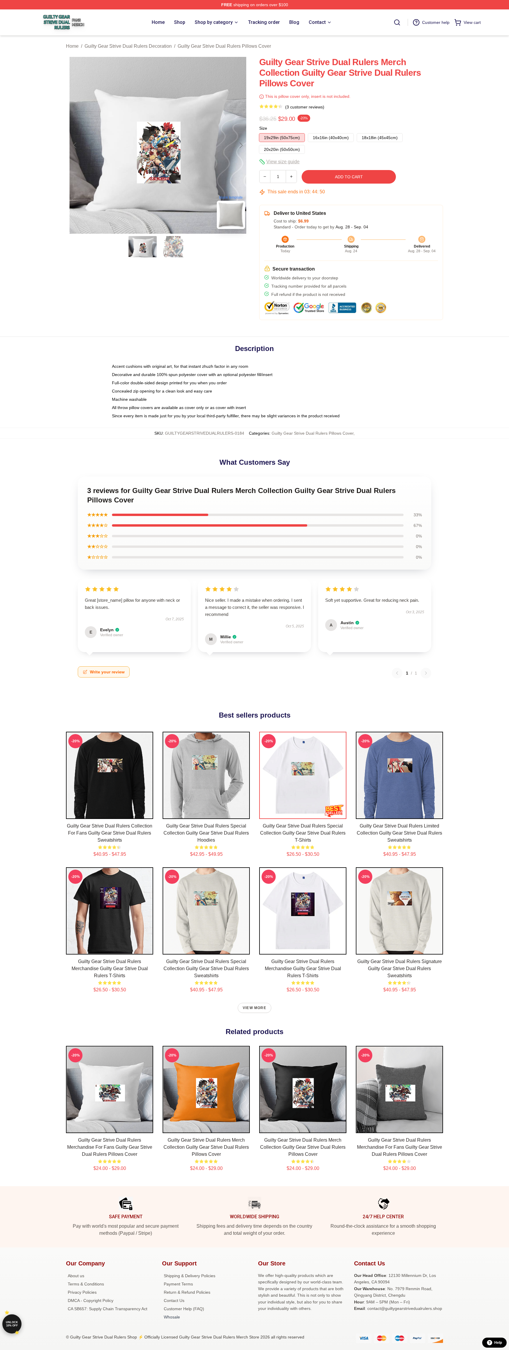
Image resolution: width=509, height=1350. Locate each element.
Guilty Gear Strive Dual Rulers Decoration (128, 46)
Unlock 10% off (12, 1324)
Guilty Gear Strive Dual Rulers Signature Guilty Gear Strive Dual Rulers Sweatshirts (399, 968)
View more (254, 1008)
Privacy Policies (82, 1292)
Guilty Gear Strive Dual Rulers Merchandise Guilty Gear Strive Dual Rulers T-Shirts (110, 968)
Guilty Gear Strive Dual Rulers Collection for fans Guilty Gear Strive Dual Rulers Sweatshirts (109, 833)
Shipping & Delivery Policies (189, 1275)
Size (263, 128)
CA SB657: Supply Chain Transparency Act (107, 1308)
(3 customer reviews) (304, 107)
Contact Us (174, 1300)
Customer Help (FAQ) (184, 1308)
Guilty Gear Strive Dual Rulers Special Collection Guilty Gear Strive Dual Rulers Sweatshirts (206, 968)
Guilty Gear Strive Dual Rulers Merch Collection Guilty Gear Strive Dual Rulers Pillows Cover (206, 1147)
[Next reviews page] (426, 673)
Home (72, 46)
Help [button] (498, 1343)
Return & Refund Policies (187, 1292)
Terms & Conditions (86, 1284)
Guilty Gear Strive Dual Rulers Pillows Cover (224, 46)
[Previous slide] (75, 145)
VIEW (110, 813)
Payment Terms (178, 1284)
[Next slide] (240, 145)
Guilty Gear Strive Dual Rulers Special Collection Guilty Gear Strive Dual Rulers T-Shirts (303, 833)
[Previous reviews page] (397, 673)
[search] (397, 22)
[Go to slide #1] (142, 246)
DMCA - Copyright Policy (90, 1300)
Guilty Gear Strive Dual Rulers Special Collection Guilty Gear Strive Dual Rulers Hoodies (206, 833)
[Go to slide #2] (173, 246)
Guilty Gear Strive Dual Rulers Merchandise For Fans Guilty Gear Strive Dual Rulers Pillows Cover (109, 1147)
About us (76, 1275)
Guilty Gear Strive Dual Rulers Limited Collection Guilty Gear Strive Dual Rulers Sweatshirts (399, 833)
